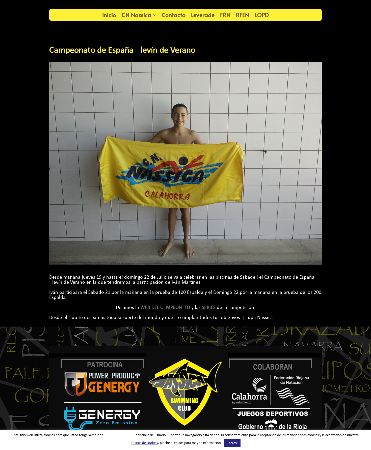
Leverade (203, 15)
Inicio (109, 15)
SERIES (209, 307)
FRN (225, 15)
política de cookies (144, 443)
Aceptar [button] (232, 443)
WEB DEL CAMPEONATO (165, 307)
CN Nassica (136, 15)
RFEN (242, 15)
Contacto (174, 15)
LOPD (262, 15)
